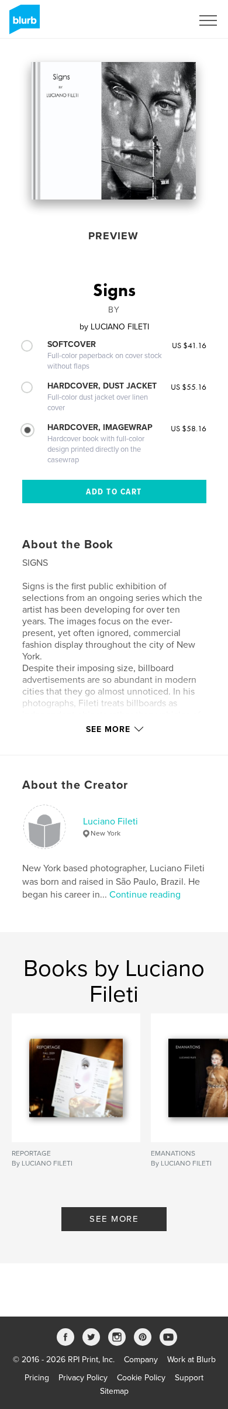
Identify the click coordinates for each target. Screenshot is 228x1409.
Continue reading (145, 895)
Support (189, 1378)
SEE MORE (114, 1219)
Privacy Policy (83, 1378)
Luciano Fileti (110, 821)
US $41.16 (189, 345)
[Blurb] (22, 24)
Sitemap (114, 1391)
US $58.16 (188, 428)
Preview (113, 235)
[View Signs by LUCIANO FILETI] (113, 131)
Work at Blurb (191, 1360)
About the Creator (75, 785)
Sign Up (162, 20)
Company (141, 1360)
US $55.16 (188, 387)
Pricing (37, 1378)
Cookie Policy (141, 1378)
